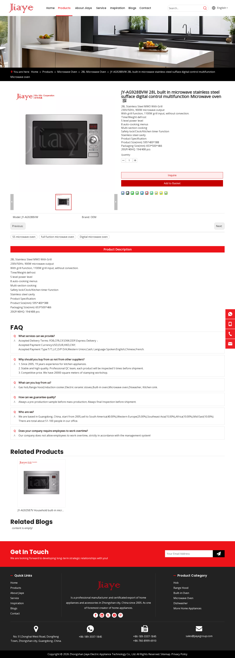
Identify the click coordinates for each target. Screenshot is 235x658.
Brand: (86, 217)
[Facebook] (95, 615)
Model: (17, 217)
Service (14, 598)
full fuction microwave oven (57, 237)
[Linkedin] (101, 615)
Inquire (172, 175)
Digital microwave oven (94, 237)
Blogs (13, 608)
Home (14, 582)
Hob (176, 582)
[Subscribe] (219, 553)
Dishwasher (180, 603)
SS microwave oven (23, 237)
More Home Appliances (187, 608)
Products (15, 588)
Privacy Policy (179, 654)
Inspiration (17, 603)
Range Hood (180, 588)
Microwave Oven (183, 598)
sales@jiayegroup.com (199, 636)
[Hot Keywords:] (205, 8)
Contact (15, 613)
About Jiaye (17, 593)
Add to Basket (172, 183)
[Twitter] (108, 615)
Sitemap (165, 654)
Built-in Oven (181, 593)
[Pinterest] (120, 615)
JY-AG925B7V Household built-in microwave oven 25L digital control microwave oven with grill (41, 510)
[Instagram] (114, 615)
